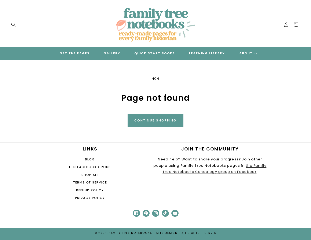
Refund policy (90, 190)
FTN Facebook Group (90, 167)
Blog (90, 159)
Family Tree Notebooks (130, 233)
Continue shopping (155, 120)
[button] (13, 24)
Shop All (90, 175)
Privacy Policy (90, 198)
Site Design (167, 233)
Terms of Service (90, 182)
